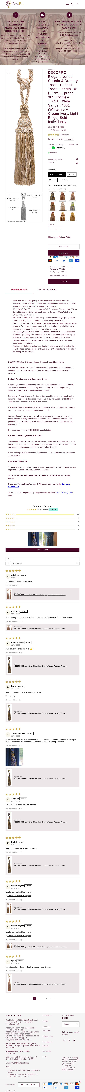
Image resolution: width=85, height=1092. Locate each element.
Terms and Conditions (46, 1028)
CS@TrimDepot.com (20, 1063)
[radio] (57, 174)
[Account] (77, 4)
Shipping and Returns (47, 1043)
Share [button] (65, 281)
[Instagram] (77, 158)
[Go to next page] (54, 998)
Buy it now (63, 253)
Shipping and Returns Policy (59, 237)
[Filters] (8, 563)
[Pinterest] (77, 163)
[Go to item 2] (50, 539)
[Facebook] (72, 158)
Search (45, 1021)
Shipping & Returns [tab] (47, 289)
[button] (54, 135)
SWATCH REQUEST (64, 493)
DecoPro (13, 1091)
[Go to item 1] (35, 539)
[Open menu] (67, 4)
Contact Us (46, 1051)
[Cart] (72, 4)
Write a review (42, 550)
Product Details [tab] (19, 289)
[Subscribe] (76, 1024)
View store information (58, 275)
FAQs (44, 1057)
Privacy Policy (47, 1036)
